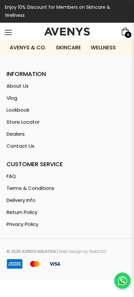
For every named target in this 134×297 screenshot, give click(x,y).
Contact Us (20, 145)
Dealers (16, 133)
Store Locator (23, 121)
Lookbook (18, 109)
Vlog (12, 97)
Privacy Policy (22, 224)
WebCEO (97, 251)
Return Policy (22, 212)
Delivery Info (21, 200)
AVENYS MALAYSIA (39, 251)
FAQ (11, 176)
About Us (18, 85)
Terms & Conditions (30, 188)
